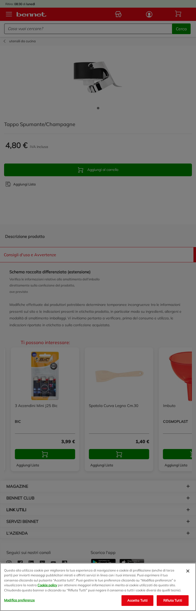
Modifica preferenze (19, 600)
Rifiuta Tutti (172, 600)
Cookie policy (47, 585)
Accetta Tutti (137, 600)
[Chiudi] (187, 571)
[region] (98, 587)
